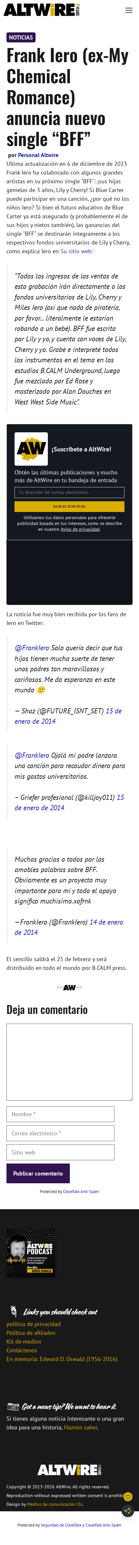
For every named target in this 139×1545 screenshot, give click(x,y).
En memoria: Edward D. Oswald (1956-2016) (61, 1359)
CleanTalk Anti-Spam (81, 1191)
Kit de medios (23, 1341)
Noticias (21, 37)
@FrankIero (32, 647)
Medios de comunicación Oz (54, 1504)
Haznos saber (80, 1427)
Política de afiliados (31, 1332)
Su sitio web (75, 251)
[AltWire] (41, 9)
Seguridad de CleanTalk (61, 1525)
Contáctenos (21, 1350)
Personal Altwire (38, 155)
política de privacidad (33, 1324)
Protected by (69, 1191)
